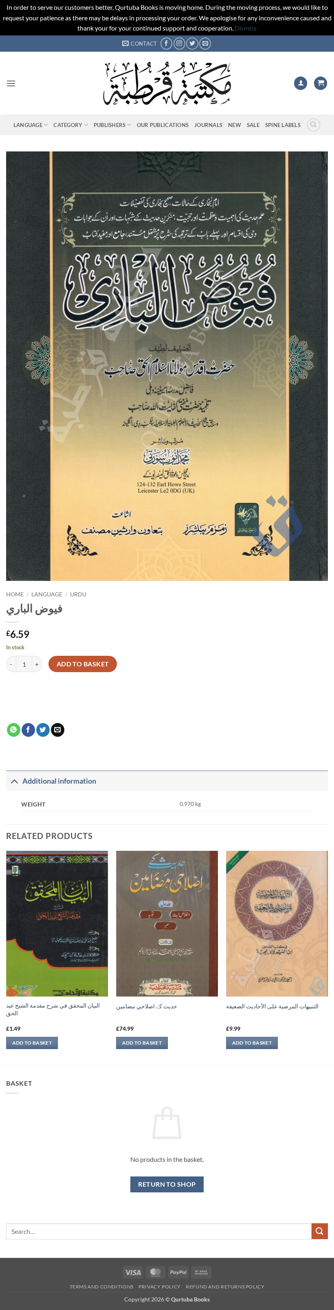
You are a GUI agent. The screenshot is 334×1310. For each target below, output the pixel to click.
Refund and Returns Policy (225, 1287)
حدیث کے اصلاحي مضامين (146, 1006)
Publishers (110, 125)
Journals (208, 125)
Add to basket (83, 664)
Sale (253, 125)
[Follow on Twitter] (192, 43)
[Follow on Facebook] (166, 43)
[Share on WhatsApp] (13, 730)
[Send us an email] (205, 43)
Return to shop (167, 1184)
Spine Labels (283, 125)
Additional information (59, 781)
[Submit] (320, 1231)
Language (27, 125)
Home (15, 594)
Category (67, 125)
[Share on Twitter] (43, 730)
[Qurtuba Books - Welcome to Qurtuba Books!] (167, 83)
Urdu (78, 594)
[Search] (313, 124)
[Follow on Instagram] (179, 43)
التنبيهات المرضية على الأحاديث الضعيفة (272, 1006)
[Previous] (6, 957)
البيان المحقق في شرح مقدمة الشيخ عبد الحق (53, 1009)
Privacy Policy (159, 1287)
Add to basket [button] (32, 1042)
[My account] (300, 83)
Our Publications (163, 125)
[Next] (327, 957)
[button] (11, 83)
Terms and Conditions (102, 1287)
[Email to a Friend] (57, 730)
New (234, 125)
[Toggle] (14, 781)
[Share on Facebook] (28, 730)
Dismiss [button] (246, 28)
